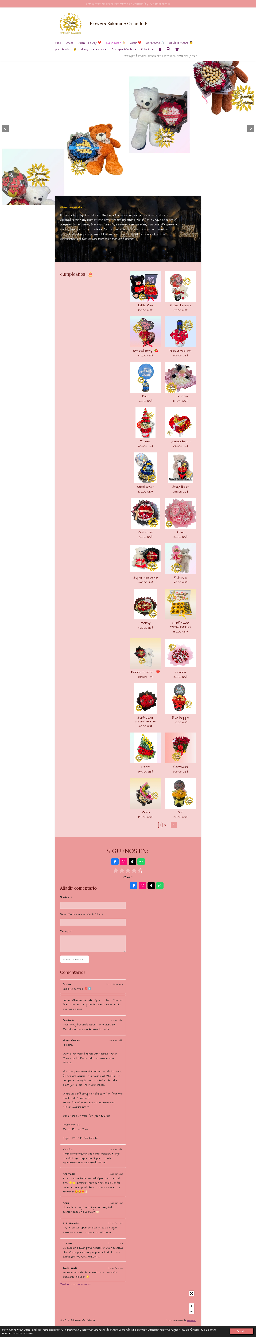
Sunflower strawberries (180, 625)
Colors (180, 672)
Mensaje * (66, 931)
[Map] (128, 1302)
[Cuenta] (160, 49)
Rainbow (180, 578)
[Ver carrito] (177, 49)
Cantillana (180, 767)
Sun (180, 812)
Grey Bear (180, 487)
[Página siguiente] (174, 825)
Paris (145, 767)
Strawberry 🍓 (145, 351)
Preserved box (180, 351)
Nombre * (66, 897)
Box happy (180, 718)
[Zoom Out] (191, 1311)
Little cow (180, 396)
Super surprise (145, 578)
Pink (180, 532)
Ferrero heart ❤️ (145, 672)
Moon (145, 812)
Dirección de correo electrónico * (81, 914)
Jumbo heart (180, 441)
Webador (191, 1320)
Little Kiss (145, 305)
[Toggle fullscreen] (191, 1293)
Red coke (145, 532)
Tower (145, 441)
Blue (145, 396)
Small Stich (145, 487)
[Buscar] (168, 49)
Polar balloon (180, 305)
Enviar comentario (74, 959)
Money (146, 623)
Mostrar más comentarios (75, 1284)
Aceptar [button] (241, 1331)
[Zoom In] (191, 1306)
